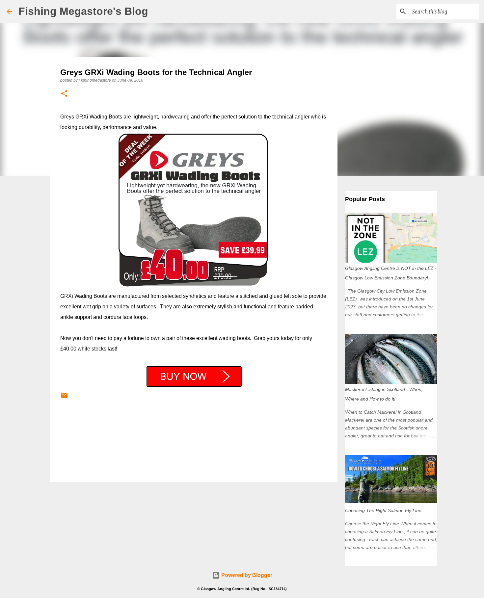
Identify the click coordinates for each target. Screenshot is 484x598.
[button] (64, 94)
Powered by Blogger (246, 575)
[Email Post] (64, 398)
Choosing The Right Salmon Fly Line (383, 510)
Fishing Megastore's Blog (83, 11)
